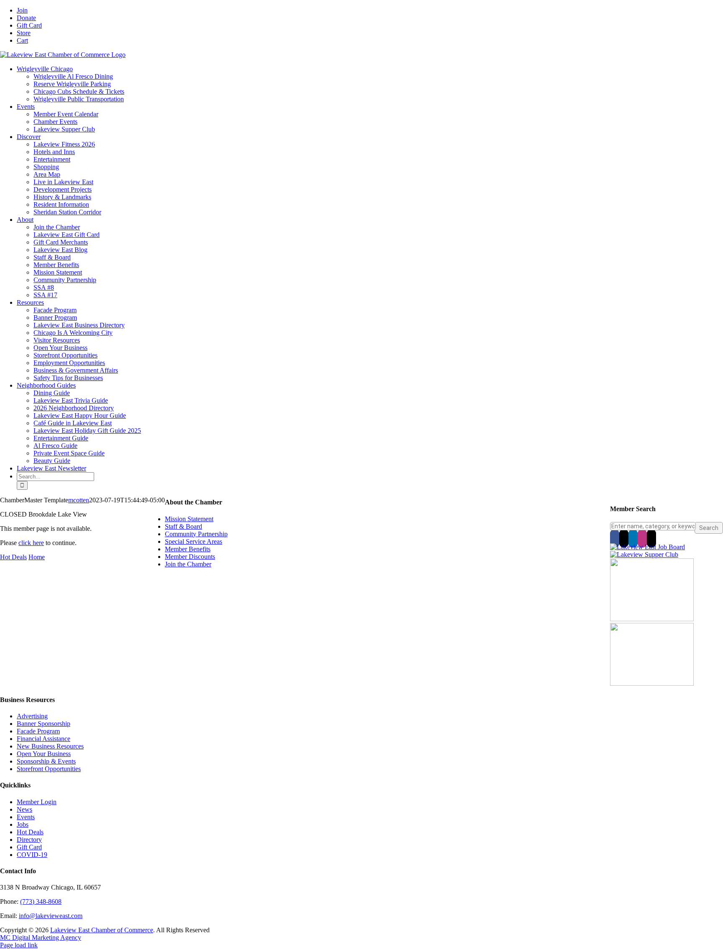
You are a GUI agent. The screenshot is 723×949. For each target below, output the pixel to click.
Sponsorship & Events (46, 761)
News (24, 809)
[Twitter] (623, 538)
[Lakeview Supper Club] (644, 554)
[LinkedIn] (633, 538)
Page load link (19, 945)
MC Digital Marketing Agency (40, 937)
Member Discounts (190, 556)
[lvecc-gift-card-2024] (652, 683)
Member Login (36, 801)
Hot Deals (13, 557)
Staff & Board (183, 526)
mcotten (78, 500)
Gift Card (29, 847)
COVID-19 (32, 854)
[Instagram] (642, 538)
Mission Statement (189, 518)
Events (26, 816)
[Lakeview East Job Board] (647, 546)
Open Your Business (44, 753)
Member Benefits (187, 549)
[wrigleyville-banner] (652, 618)
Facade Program (38, 731)
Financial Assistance (43, 738)
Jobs (22, 824)
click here (31, 542)
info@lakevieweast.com (50, 915)
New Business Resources (50, 746)
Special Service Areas (193, 541)
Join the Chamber (188, 564)
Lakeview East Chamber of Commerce (101, 930)
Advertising (32, 716)
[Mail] (651, 538)
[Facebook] (614, 538)
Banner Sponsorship (43, 723)
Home (36, 557)
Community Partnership (196, 534)
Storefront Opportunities (49, 768)
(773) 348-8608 (41, 901)
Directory (29, 839)
